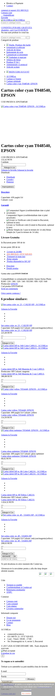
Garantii (5, 205)
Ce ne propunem (13, 620)
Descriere (5, 192)
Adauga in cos (8, 168)
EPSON (14, 284)
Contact (9, 6)
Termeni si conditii (14, 585)
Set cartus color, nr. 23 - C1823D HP (16, 325)
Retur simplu (12, 259)
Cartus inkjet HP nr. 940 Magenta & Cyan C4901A (22, 369)
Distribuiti (10, 177)
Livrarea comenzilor (14, 608)
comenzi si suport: (15, 10)
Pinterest (10, 182)
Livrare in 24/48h (14, 252)
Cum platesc (11, 606)
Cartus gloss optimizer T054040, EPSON (18, 451)
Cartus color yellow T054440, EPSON (17, 410)
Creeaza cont (6, 13)
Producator (5, 284)
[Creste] (2, 341)
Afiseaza (30, 679)
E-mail (4, 671)
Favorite (4, 17)
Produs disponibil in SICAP (18, 261)
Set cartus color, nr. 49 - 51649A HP (16, 536)
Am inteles (26, 693)
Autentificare (7, 682)
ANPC (9, 592)
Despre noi (11, 618)
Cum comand (12, 604)
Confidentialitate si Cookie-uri (19, 587)
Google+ (10, 179)
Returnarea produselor (15, 590)
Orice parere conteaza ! (11, 293)
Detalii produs (12, 268)
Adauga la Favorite (9, 309)
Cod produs (6, 286)
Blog (8, 625)
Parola (3, 676)
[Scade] (2, 335)
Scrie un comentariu (9, 289)
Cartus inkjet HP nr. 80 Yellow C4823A (18, 495)
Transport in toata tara (16, 256)
